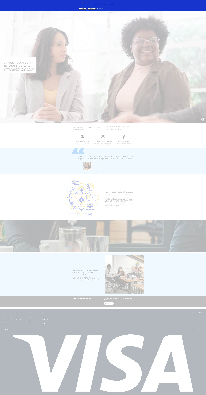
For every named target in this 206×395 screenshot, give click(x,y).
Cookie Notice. (103, 5)
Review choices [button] (99, 8)
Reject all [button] (91, 8)
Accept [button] (83, 8)
